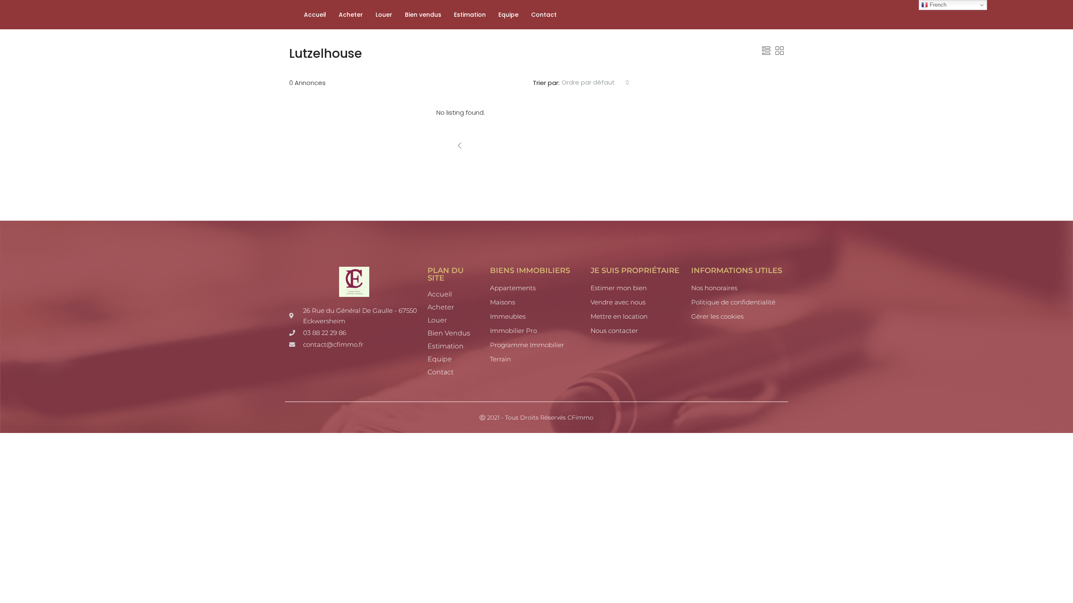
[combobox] (595, 82)
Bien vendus (423, 14)
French (937, 5)
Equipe (508, 14)
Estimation (470, 14)
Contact (544, 14)
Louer (384, 14)
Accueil (315, 14)
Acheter (351, 14)
